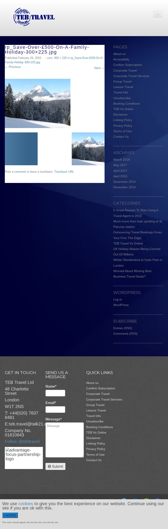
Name (51, 386)
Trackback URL (64, 171)
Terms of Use (122, 131)
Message (54, 419)
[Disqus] (57, 237)
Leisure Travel (123, 87)
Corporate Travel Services (131, 76)
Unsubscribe (122, 98)
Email (51, 403)
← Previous (13, 67)
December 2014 (124, 181)
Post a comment (15, 171)
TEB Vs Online (123, 109)
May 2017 (120, 165)
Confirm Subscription (127, 65)
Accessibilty (121, 59)
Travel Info (120, 92)
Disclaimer (120, 114)
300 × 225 (60, 58)
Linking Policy (122, 120)
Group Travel (122, 81)
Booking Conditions (126, 103)
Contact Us (121, 136)
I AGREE (10, 515)
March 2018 (121, 159)
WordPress (121, 305)
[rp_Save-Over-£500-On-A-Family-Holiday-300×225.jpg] (37, 103)
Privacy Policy (122, 125)
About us (119, 54)
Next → (99, 68)
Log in (117, 299)
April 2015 (120, 176)
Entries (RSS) (122, 328)
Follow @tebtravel (22, 441)
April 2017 (120, 170)
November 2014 (124, 187)
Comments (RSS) (125, 333)
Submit (57, 466)
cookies (25, 503)
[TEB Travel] (30, 16)
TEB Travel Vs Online (128, 243)
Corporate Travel (125, 70)
